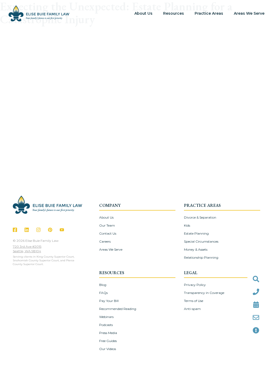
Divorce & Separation (200, 217)
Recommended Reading (117, 309)
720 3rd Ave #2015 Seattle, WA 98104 (27, 248)
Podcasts (106, 325)
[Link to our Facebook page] (15, 230)
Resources (173, 13)
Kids (187, 225)
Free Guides (108, 341)
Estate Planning (196, 233)
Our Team (107, 225)
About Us (143, 13)
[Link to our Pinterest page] (50, 230)
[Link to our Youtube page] (62, 230)
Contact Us (107, 233)
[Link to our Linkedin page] (27, 230)
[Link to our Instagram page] (38, 230)
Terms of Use (193, 301)
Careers (105, 241)
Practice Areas (209, 13)
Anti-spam (192, 309)
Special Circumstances (201, 241)
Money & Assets (195, 249)
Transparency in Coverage (204, 293)
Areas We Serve (249, 13)
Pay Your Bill (109, 301)
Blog (102, 285)
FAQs (103, 293)
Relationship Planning (201, 257)
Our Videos (107, 349)
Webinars (106, 317)
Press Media (108, 333)
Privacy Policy (195, 285)
